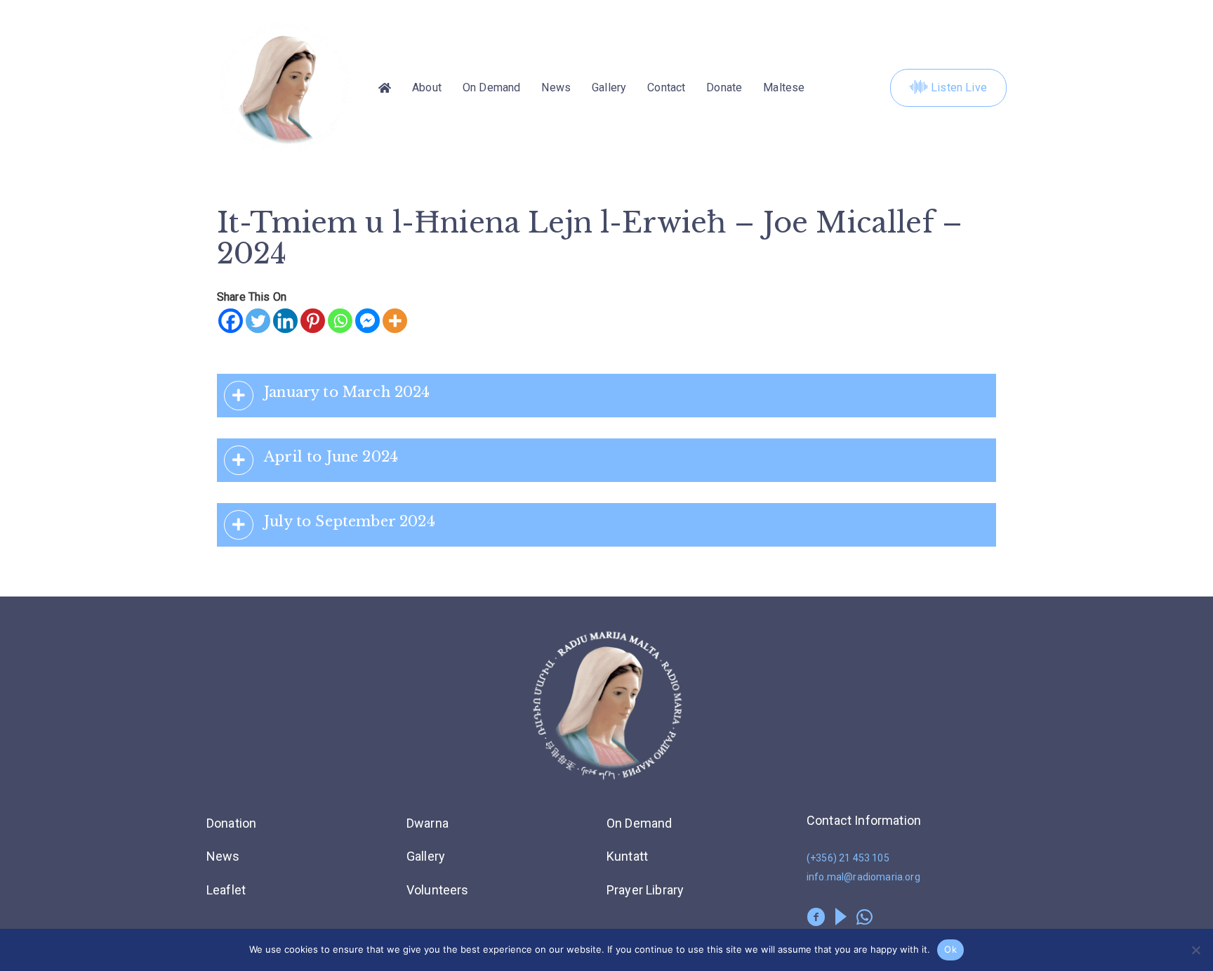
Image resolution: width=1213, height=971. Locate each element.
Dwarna (427, 823)
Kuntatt (627, 856)
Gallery (609, 87)
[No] (1195, 950)
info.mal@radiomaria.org (863, 876)
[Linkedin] (285, 320)
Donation (231, 823)
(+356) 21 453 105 (848, 858)
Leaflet (226, 889)
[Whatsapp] (340, 320)
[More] (395, 320)
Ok (950, 949)
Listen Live (959, 87)
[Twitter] (258, 320)
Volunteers (437, 889)
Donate (724, 87)
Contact (666, 87)
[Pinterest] (312, 320)
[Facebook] (230, 320)
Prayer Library (645, 889)
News (556, 87)
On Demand (491, 87)
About (427, 87)
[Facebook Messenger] (367, 320)
